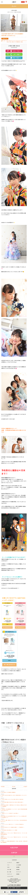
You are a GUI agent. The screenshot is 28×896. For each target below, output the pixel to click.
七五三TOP (14, 847)
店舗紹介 (17, 862)
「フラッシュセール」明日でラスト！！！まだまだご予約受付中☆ (12, 824)
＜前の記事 (2, 786)
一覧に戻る (13, 786)
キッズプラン (22, 40)
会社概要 (17, 867)
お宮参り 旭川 (8, 40)
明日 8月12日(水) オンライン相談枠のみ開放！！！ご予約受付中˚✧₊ (12, 827)
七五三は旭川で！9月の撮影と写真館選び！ (8, 792)
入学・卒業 (9, 869)
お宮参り (4, 40)
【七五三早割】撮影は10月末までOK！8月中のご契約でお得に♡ (12, 802)
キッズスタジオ (16, 40)
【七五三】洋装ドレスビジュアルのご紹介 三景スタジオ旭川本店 (12, 799)
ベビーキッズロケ (10, 876)
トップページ (9, 862)
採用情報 (17, 869)
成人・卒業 (9, 871)
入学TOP (14, 852)
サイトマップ (18, 871)
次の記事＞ (25, 786)
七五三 (8, 867)
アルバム (12, 40)
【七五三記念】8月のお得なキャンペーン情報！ (9, 830)
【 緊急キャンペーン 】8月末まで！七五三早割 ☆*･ (10, 813)
